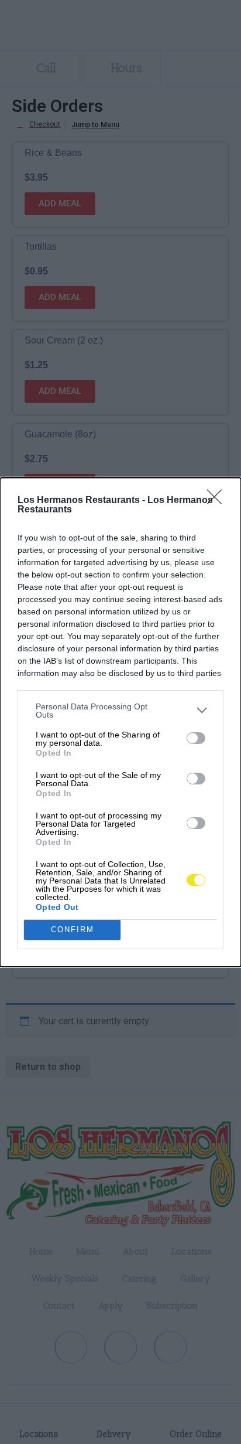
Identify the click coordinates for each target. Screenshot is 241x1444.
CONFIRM (72, 929)
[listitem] (120, 710)
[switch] (196, 738)
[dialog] (120, 722)
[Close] (218, 501)
